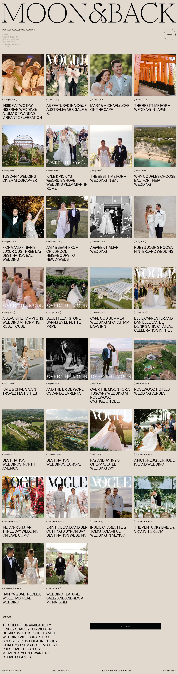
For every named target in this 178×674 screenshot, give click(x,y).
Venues (5, 47)
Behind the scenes (11, 39)
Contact (125, 626)
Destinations (8, 42)
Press (5, 35)
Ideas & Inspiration (11, 44)
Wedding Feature (10, 37)
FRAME (172, 670)
